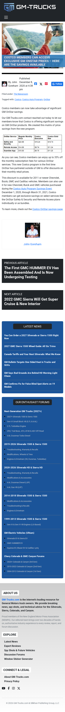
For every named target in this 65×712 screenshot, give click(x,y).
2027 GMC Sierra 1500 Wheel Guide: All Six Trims (30, 346)
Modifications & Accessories (19, 478)
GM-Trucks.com (10, 599)
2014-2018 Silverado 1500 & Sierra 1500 (25, 495)
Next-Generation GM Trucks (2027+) (23, 411)
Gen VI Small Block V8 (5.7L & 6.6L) (22, 421)
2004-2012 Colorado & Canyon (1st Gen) (24, 571)
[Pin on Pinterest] (46, 84)
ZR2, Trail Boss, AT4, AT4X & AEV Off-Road (25, 431)
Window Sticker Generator (18, 659)
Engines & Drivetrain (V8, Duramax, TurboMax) (26, 459)
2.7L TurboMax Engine (16, 426)
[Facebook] (9, 688)
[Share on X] (40, 84)
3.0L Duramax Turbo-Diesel (18, 436)
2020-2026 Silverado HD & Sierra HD (23, 467)
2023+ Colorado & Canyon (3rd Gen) (22, 562)
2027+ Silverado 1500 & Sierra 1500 (22, 417)
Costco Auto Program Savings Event (32, 188)
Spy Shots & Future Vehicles (19, 650)
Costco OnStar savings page (47, 209)
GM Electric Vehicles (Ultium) (19, 533)
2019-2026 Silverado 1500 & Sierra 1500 (25, 444)
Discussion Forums (14, 654)
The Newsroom (21, 94)
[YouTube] (3, 688)
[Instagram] (13, 688)
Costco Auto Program (32, 99)
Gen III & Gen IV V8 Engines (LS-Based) (24, 524)
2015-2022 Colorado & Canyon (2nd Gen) (24, 566)
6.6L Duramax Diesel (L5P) (18, 482)
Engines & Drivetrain (15, 511)
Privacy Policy (11, 681)
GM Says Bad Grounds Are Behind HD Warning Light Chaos (30, 374)
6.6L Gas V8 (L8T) (15, 487)
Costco (18, 99)
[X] (18, 688)
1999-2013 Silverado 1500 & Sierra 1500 (25, 519)
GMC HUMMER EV (15, 543)
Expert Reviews (12, 646)
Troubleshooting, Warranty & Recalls (22, 449)
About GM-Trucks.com (16, 676)
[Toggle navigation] (6, 17)
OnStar (47, 99)
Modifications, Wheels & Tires (20, 454)
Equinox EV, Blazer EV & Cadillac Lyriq (23, 548)
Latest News (11, 641)
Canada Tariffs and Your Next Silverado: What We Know (32, 354)
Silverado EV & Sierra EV (17, 538)
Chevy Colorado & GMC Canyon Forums (24, 556)
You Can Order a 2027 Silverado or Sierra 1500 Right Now (31, 337)
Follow (59, 84)
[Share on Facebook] (35, 84)
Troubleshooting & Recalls (18, 506)
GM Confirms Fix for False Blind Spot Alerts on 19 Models (29, 385)
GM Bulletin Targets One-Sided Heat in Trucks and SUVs (29, 363)
